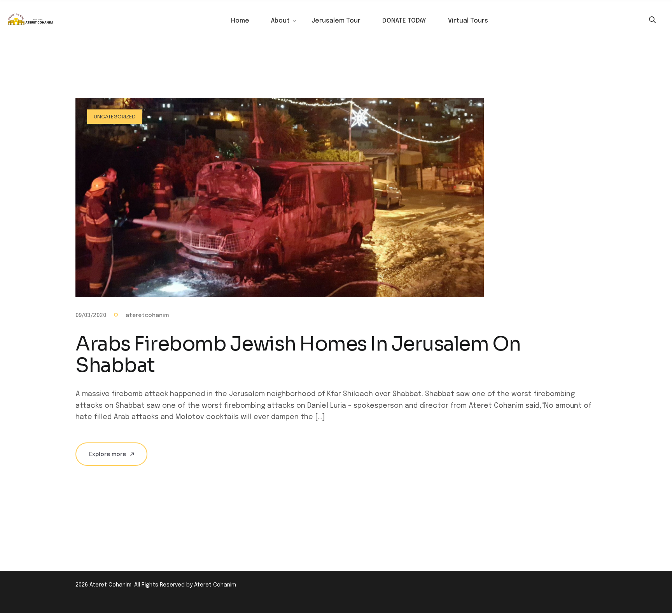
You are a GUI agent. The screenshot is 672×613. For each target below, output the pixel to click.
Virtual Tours (468, 21)
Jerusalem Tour (336, 21)
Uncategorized (115, 117)
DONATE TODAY (404, 21)
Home (240, 21)
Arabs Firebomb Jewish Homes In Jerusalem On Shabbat (298, 354)
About (280, 21)
